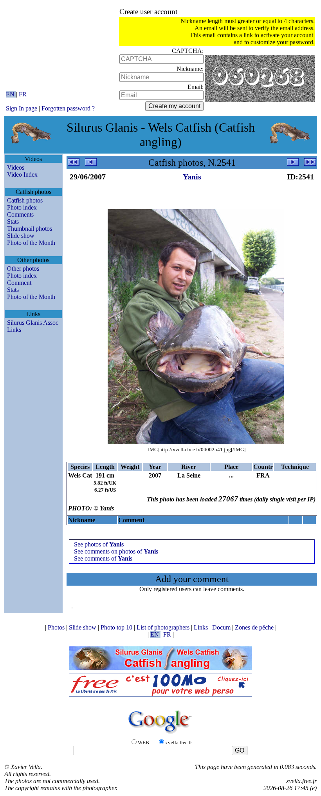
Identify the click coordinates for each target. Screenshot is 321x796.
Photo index (22, 207)
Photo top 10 (117, 627)
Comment (19, 282)
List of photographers (164, 627)
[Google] (160, 734)
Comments (20, 214)
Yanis (192, 176)
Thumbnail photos (29, 228)
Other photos (23, 268)
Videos (15, 167)
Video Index (22, 174)
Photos (57, 627)
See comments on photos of (116, 551)
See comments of (103, 558)
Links (14, 329)
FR (23, 94)
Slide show (20, 235)
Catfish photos (25, 200)
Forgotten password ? (68, 108)
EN (11, 94)
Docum (222, 627)
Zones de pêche (255, 627)
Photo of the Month (31, 242)
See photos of (99, 544)
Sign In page (21, 108)
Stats (13, 221)
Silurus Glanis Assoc (32, 322)
